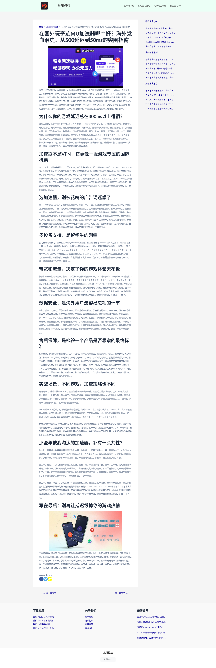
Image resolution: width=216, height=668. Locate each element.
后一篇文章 (121, 593)
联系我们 (89, 628)
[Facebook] (41, 579)
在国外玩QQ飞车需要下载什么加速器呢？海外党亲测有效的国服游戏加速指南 (161, 95)
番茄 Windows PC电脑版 (43, 617)
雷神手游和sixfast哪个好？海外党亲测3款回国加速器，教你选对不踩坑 (161, 28)
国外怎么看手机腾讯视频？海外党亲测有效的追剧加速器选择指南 (161, 78)
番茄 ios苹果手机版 (41, 624)
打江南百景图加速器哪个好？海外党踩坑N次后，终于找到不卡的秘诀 (161, 104)
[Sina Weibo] (50, 579)
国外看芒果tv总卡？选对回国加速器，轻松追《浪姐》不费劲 (161, 69)
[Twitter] (45, 579)
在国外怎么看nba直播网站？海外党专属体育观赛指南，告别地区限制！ (161, 73)
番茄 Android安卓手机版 (43, 628)
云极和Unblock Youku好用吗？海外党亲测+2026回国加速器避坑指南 (161, 37)
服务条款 (89, 617)
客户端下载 (129, 6)
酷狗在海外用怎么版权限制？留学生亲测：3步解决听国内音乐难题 (161, 59)
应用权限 (89, 624)
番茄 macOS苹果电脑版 (43, 621)
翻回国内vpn (175, 6)
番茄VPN (64, 5)
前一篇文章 (49, 593)
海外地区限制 (160, 6)
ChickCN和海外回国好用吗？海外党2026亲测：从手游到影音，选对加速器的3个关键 (161, 42)
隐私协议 (89, 621)
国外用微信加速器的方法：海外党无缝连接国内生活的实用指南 (161, 64)
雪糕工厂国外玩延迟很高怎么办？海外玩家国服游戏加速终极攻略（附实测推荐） (161, 100)
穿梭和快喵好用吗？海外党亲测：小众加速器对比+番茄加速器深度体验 (161, 33)
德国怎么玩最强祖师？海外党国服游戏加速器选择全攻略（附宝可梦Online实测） (161, 91)
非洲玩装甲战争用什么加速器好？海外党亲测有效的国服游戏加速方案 (161, 109)
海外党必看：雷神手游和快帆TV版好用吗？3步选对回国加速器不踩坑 (161, 46)
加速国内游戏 (144, 6)
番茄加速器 (108, 659)
